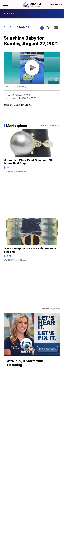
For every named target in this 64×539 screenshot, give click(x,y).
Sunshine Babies (16, 27)
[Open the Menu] (5, 5)
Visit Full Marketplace (50, 126)
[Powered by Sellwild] (55, 309)
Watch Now (55, 5)
